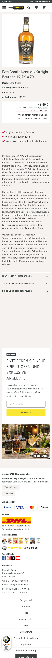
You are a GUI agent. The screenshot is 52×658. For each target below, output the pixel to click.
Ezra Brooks (15, 82)
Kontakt (26, 606)
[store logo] (14, 7)
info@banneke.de (19, 584)
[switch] (6, 648)
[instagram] (9, 558)
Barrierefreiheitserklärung (26, 638)
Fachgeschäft (25, 600)
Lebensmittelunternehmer (17, 276)
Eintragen (26, 412)
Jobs (26, 612)
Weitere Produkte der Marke (32, 118)
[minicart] (43, 7)
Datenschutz (26, 631)
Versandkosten (43, 108)
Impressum (26, 644)
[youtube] (18, 558)
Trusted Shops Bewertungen (18, 283)
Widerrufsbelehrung (26, 650)
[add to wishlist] (36, 7)
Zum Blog (8, 493)
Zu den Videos (10, 487)
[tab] (26, 276)
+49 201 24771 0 (19, 581)
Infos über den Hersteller (17, 291)
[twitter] (13, 558)
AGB (26, 625)
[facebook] (4, 558)
